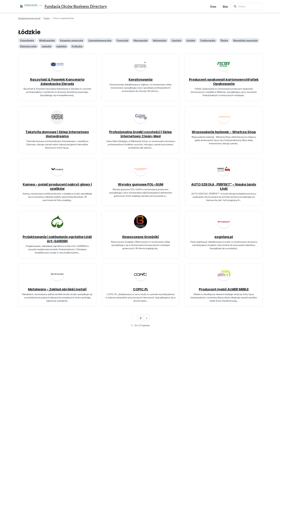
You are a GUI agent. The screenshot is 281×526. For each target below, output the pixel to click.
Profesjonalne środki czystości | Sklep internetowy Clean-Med (140, 134)
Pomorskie (122, 40)
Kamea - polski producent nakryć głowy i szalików (57, 186)
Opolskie (176, 40)
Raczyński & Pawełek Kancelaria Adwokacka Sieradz (57, 81)
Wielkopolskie (47, 40)
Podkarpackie (207, 40)
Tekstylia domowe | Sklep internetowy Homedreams (57, 134)
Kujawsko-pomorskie (71, 40)
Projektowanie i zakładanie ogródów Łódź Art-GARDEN (57, 239)
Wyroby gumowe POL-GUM (140, 184)
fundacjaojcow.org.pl (29, 18)
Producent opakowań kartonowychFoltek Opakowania (224, 81)
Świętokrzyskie (28, 46)
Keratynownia (141, 79)
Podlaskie (77, 46)
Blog (225, 6)
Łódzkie (191, 40)
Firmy (213, 6)
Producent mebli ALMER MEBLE (224, 289)
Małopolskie (159, 40)
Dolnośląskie (27, 40)
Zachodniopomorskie (99, 40)
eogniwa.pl (223, 237)
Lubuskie (46, 46)
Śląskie (224, 40)
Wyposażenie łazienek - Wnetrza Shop (224, 132)
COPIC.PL (140, 289)
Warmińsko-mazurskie (245, 40)
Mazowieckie (141, 40)
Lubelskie (61, 46)
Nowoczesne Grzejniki (140, 237)
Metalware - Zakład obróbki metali (57, 289)
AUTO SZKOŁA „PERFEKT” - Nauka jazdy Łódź (223, 186)
